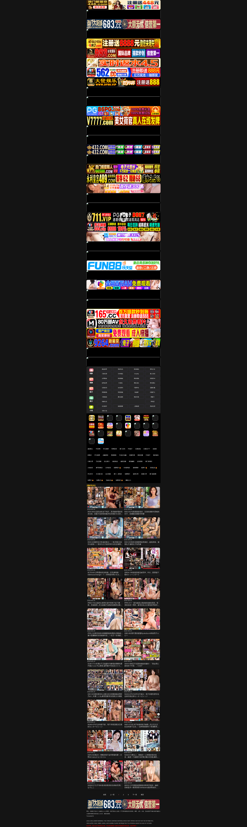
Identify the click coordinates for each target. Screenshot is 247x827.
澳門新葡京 (99, 468)
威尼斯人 (90, 449)
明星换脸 (120, 392)
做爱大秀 (135, 474)
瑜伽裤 (136, 392)
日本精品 (120, 374)
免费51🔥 (144, 468)
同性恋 (152, 401)
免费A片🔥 (99, 480)
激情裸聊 (135, 468)
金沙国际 (108, 474)
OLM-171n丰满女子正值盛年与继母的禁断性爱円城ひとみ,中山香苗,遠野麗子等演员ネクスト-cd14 (105, 666)
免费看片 (127, 474)
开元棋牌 (106, 449)
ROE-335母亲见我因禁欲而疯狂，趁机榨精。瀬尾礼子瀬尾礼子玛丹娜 (141, 543)
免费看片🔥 (117, 468)
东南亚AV (152, 378)
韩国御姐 (120, 378)
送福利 (155, 449)
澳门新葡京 (148, 461)
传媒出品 (104, 401)
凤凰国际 (114, 455)
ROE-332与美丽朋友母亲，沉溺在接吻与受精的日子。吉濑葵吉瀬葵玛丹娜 (141, 513)
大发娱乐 (90, 468)
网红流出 (136, 383)
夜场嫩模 (131, 461)
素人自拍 (152, 374)
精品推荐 (104, 369)
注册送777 (146, 449)
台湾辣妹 (104, 378)
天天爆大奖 (99, 474)
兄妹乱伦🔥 (109, 480)
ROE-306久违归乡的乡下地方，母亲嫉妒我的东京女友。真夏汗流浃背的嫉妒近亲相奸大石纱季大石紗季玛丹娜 (105, 514)
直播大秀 (144, 474)
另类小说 (104, 411)
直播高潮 (132, 455)
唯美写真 (136, 397)
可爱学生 (136, 388)
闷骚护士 (152, 392)
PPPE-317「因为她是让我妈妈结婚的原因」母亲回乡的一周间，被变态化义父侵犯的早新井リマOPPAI (141, 605)
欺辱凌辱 (104, 383)
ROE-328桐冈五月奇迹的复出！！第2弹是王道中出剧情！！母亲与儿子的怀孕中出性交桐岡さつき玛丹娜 (105, 544)
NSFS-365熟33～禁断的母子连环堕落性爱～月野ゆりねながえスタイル (105, 756)
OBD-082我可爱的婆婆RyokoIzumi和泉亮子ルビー (141, 634)
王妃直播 (98, 461)
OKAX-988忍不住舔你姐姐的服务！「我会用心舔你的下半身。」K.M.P (141, 665)
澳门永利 (122, 449)
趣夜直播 (123, 461)
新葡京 (90, 455)
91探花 (120, 383)
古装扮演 (104, 388)
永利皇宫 (108, 468)
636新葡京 (127, 468)
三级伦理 (104, 374)
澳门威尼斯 (153, 474)
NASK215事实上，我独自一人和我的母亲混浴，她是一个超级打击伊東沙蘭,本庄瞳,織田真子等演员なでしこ (141, 757)
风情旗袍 (104, 392)
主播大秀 (90, 461)
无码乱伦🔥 (153, 468)
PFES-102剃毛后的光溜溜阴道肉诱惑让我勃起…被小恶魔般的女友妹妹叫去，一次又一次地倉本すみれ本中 (105, 635)
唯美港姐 (136, 378)
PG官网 (98, 449)
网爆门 (152, 397)
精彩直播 (140, 455)
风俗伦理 (152, 406)
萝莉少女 (152, 369)
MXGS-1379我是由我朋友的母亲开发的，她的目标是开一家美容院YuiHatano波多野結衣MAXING (141, 787)
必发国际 (140, 461)
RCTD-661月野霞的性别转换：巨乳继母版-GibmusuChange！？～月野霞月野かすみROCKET (103, 574)
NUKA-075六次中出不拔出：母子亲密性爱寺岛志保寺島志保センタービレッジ (141, 695)
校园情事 (120, 406)
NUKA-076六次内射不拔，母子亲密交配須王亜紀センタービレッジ (105, 725)
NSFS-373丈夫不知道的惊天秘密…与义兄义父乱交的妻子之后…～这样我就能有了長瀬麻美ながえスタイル (141, 726)
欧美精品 (136, 369)
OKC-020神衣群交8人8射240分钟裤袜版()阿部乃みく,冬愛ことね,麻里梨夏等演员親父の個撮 (105, 695)
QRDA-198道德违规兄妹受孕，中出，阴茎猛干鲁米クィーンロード (141, 573)
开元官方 (90, 474)
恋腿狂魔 (152, 388)
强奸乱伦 (120, 369)
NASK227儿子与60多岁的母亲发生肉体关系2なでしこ (104, 786)
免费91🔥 (91, 480)
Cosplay (136, 374)
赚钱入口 (128, 480)
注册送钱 (138, 449)
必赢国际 (105, 455)
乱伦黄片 (107, 461)
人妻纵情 (136, 406)
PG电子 (130, 449)
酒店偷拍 (156, 455)
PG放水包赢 (122, 455)
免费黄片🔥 (119, 480)
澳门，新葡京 (118, 474)
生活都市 (104, 406)
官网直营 (114, 449)
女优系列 (120, 388)
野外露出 (152, 383)
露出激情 (120, 397)
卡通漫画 (104, 397)
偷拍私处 (115, 461)
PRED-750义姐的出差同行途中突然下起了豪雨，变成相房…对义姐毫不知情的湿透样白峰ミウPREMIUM (105, 605)
